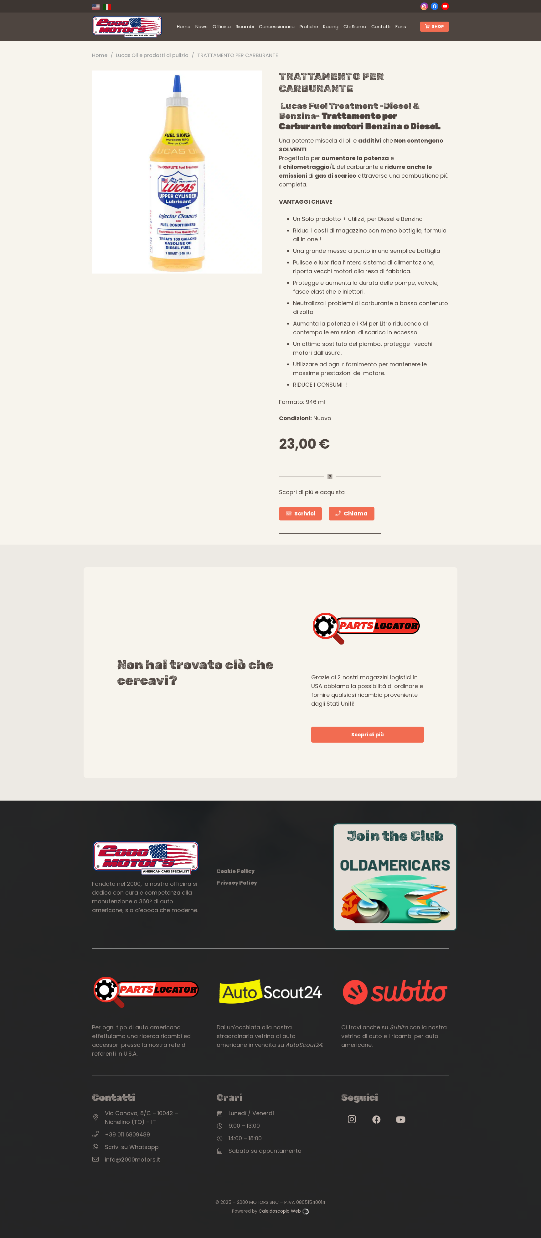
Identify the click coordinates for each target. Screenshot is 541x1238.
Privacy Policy (237, 883)
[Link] (127, 27)
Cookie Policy (236, 871)
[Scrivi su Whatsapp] (98, 1147)
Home (99, 55)
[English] (97, 6)
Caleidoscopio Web (280, 1211)
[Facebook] (434, 6)
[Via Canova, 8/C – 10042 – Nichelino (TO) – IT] (98, 1117)
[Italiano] (109, 6)
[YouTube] (445, 6)
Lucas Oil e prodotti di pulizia (152, 55)
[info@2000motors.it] (98, 1159)
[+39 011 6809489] (98, 1134)
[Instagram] (424, 6)
